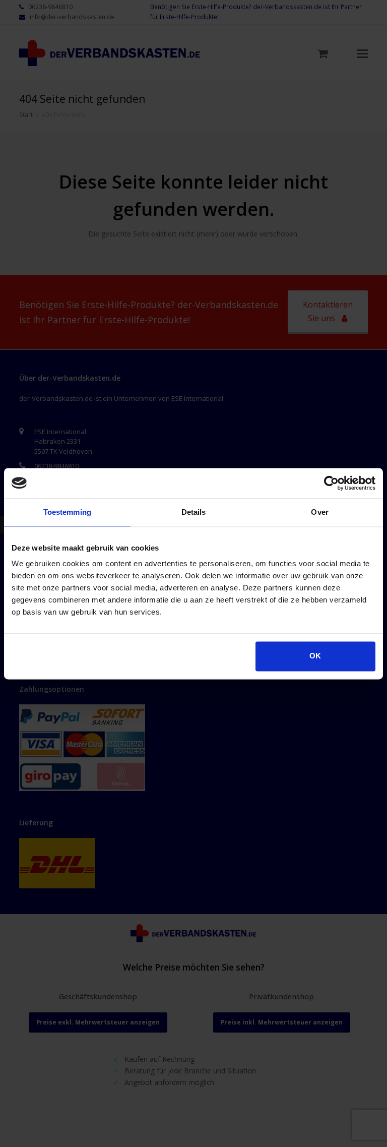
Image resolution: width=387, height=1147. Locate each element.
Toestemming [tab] (67, 512)
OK (315, 655)
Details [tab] (193, 512)
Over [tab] (319, 512)
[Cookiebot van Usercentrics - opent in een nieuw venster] (331, 483)
